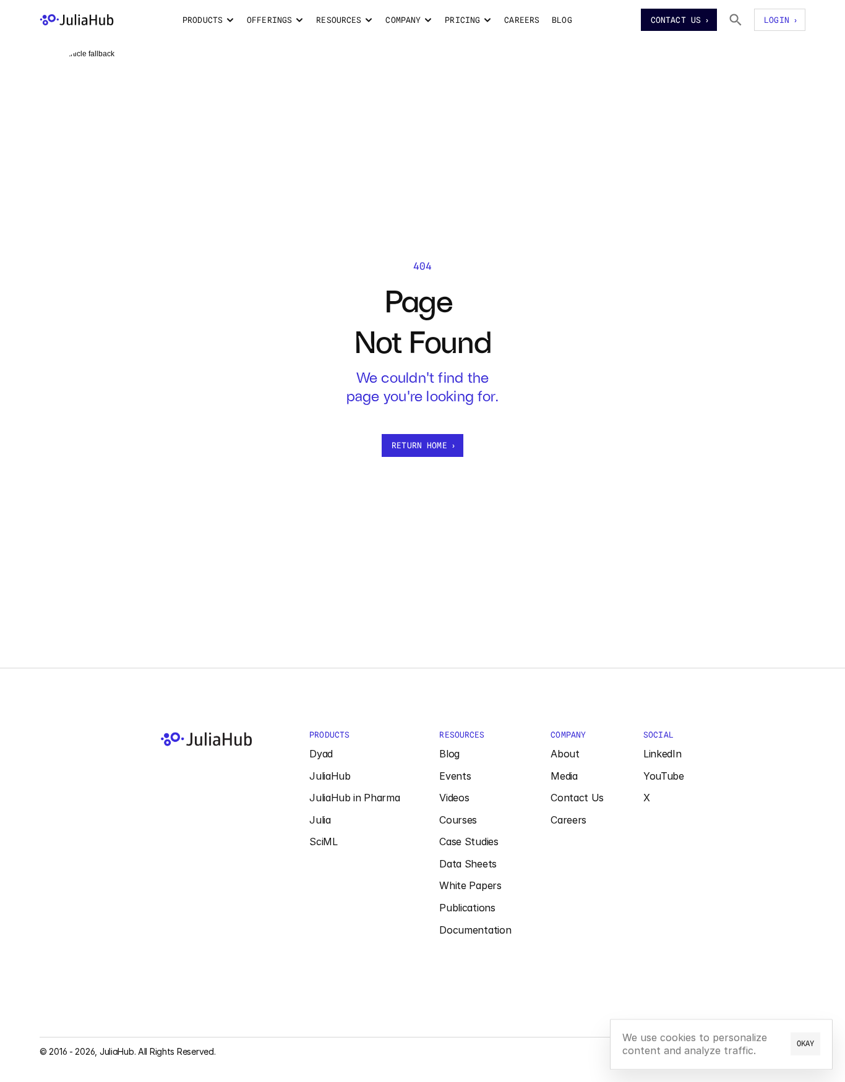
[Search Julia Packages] (735, 19)
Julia (319, 820)
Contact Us (577, 797)
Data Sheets (467, 864)
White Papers (470, 885)
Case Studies (468, 841)
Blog (449, 754)
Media (564, 776)
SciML (323, 841)
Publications (467, 907)
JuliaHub (329, 776)
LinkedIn (662, 754)
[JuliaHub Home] (77, 19)
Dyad (321, 754)
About (565, 754)
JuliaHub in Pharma (354, 797)
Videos (454, 797)
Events (455, 776)
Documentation (475, 930)
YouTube (663, 776)
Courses (458, 820)
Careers (568, 820)
